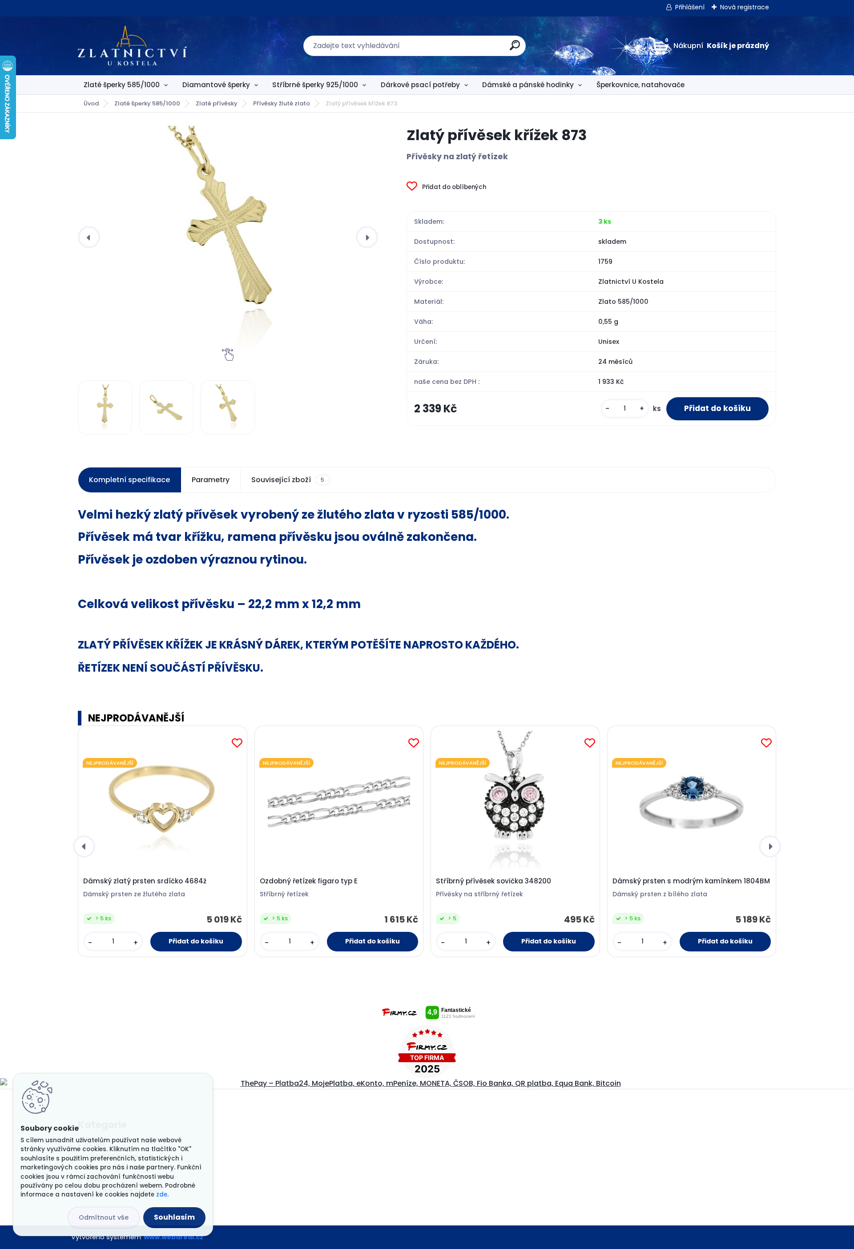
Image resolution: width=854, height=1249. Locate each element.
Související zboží (287, 480)
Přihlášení (690, 7)
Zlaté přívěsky (217, 103)
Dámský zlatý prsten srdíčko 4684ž (144, 881)
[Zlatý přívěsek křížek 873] (228, 237)
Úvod (91, 103)
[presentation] (89, 237)
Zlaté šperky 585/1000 (122, 84)
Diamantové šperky (216, 84)
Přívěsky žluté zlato (281, 103)
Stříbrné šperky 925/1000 (315, 84)
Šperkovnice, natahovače (640, 84)
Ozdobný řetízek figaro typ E (309, 881)
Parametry (211, 480)
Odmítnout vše (104, 1217)
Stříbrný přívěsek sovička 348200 (493, 881)
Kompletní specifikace (129, 480)
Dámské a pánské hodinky (528, 84)
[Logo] (132, 46)
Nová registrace (744, 7)
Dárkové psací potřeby (420, 84)
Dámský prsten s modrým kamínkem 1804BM (691, 881)
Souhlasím (174, 1217)
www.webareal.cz (173, 1237)
